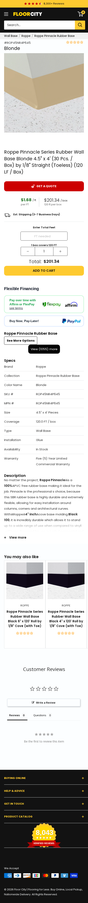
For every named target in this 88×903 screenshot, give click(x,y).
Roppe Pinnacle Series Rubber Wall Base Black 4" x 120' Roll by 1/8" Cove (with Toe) (66, 618)
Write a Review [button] (45, 702)
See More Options (21, 341)
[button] (44, 366)
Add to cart (44, 270)
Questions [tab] (39, 715)
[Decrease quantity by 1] (28, 251)
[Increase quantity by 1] (60, 251)
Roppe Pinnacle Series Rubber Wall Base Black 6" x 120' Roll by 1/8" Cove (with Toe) (25, 618)
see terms (16, 308)
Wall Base (11, 36)
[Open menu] (6, 14)
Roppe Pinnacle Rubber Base (54, 36)
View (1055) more (44, 349)
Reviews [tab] (14, 715)
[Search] (80, 25)
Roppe (25, 36)
